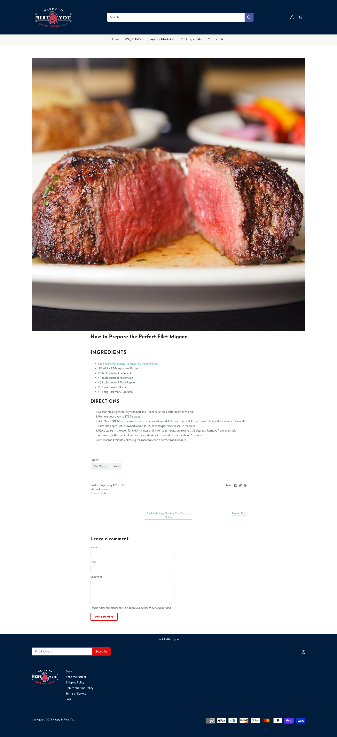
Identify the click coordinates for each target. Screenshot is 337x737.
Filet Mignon (100, 466)
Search (70, 671)
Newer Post (239, 513)
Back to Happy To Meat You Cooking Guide (168, 515)
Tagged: (94, 459)
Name (93, 547)
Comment (96, 576)
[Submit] (249, 17)
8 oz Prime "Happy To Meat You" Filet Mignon (130, 363)
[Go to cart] (300, 17)
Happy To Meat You (63, 719)
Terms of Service (76, 693)
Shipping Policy (75, 682)
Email (93, 561)
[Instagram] (303, 652)
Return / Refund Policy (79, 688)
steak (117, 466)
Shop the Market (76, 677)
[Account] (292, 17)
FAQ (68, 699)
